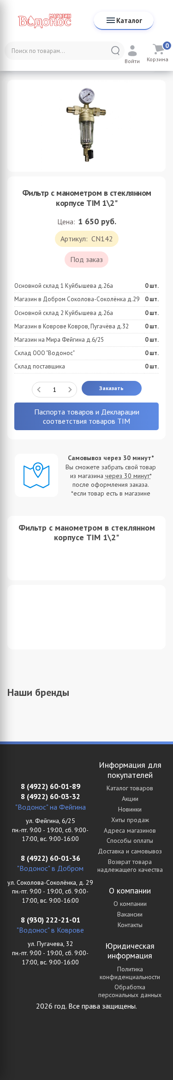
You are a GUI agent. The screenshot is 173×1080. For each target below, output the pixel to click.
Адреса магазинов (130, 830)
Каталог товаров (130, 788)
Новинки (130, 809)
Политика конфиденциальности (130, 973)
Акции (130, 798)
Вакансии (130, 914)
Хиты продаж (130, 820)
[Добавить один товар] (70, 389)
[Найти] (115, 50)
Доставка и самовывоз (130, 851)
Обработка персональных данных (129, 991)
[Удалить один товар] (39, 389)
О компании (130, 903)
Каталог (129, 20)
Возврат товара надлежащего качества (130, 866)
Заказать (111, 388)
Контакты (130, 925)
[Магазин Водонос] (44, 20)
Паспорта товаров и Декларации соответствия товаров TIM (86, 416)
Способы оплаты (130, 840)
